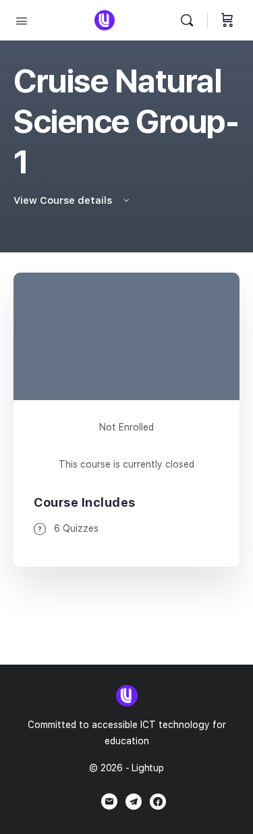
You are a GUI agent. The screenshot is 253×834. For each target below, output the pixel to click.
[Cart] (227, 20)
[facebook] (158, 802)
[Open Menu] (21, 19)
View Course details (64, 200)
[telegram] (133, 802)
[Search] (190, 20)
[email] (109, 802)
